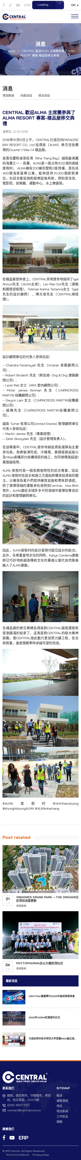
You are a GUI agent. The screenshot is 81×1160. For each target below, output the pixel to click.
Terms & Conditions (17, 1154)
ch (73, 5)
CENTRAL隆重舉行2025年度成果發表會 (52, 996)
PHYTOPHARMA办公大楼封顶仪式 (39, 963)
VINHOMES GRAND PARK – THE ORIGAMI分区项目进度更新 (47, 899)
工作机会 (62, 1116)
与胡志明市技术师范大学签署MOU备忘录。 (53, 1038)
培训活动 (44, 95)
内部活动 (26, 95)
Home (11, 51)
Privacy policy (41, 1154)
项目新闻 (8, 95)
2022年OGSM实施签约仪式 (44, 1017)
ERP (23, 1138)
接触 (59, 1121)
